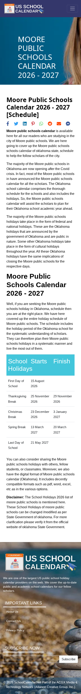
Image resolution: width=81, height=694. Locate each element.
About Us (12, 611)
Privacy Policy (15, 630)
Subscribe (68, 659)
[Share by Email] (59, 123)
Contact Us (13, 621)
